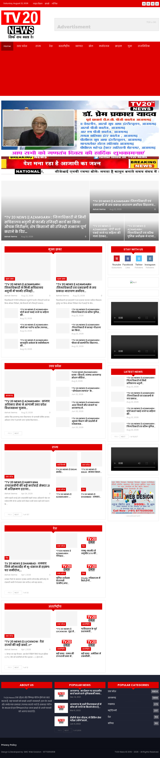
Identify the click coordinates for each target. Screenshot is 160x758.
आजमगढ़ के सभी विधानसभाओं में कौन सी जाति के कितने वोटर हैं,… (85, 706)
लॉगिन (54, 3)
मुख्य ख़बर (10, 279)
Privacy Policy (9, 744)
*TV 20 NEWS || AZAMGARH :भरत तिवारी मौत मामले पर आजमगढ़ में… (85, 405)
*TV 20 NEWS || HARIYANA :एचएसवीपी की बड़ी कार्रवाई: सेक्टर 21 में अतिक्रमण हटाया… (27, 485)
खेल (91, 46)
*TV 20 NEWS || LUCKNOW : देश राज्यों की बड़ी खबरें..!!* (24, 643)
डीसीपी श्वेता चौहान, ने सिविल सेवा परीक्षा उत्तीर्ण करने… (85, 719)
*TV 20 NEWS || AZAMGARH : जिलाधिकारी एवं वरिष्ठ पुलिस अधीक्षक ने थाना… (142, 231)
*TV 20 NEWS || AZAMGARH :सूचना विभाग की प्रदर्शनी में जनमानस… (85, 421)
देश (51, 46)
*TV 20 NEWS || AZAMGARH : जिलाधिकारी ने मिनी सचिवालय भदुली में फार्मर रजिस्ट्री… (24, 287)
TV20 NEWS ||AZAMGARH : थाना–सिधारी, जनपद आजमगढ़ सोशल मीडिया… (86, 375)
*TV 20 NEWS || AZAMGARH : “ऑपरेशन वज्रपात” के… (86, 389)
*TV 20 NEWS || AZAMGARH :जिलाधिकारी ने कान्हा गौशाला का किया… (86, 327)
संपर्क (47, 3)
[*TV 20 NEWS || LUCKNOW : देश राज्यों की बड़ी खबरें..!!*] (28, 624)
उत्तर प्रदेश (22, 46)
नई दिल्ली (61, 465)
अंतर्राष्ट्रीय (64, 46)
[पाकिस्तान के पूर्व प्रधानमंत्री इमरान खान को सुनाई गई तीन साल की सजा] (91, 618)
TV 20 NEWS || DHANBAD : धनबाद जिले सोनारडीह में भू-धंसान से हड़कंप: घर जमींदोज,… (27, 567)
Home (7, 46)
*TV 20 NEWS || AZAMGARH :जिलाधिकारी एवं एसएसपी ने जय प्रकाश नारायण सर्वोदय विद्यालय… (124, 203)
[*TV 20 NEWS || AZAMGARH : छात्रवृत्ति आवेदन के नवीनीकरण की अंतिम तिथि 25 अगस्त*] (11, 344)
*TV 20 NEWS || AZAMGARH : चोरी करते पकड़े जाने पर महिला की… (34, 312)
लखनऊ (111, 704)
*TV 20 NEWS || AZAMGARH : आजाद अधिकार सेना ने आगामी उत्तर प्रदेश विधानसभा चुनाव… (27, 404)
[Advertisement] (80, 74)
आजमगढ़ (9, 395)
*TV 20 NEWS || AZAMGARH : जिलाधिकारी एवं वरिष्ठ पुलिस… (86, 311)
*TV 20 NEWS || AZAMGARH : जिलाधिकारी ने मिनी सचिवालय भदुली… (141, 380)
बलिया (111, 723)
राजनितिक (144, 46)
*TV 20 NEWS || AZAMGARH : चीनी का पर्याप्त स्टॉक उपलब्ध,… (34, 326)
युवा (130, 46)
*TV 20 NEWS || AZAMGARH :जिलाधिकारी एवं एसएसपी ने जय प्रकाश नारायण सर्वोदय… (76, 287)
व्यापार (79, 46)
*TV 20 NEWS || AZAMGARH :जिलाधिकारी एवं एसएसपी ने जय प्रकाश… (140, 396)
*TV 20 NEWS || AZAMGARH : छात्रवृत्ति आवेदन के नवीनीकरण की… (34, 343)
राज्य (38, 46)
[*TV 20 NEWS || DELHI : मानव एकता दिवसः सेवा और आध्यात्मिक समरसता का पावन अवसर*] (91, 459)
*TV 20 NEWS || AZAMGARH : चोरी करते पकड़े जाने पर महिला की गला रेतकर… (107, 231)
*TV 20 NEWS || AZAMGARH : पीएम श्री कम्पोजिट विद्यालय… (86, 341)
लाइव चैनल (37, 3)
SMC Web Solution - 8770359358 (39, 752)
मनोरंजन (104, 46)
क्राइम (118, 46)
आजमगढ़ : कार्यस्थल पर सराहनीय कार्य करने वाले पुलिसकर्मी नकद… (86, 692)
